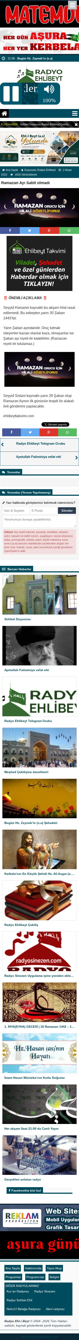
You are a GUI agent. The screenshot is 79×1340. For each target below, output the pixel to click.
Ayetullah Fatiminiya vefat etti (38, 457)
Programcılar (35, 1277)
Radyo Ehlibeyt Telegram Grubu (40, 443)
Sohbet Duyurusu (30, 124)
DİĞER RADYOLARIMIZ (22, 1286)
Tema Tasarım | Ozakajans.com (39, 1336)
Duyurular (30, 170)
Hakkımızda (33, 1268)
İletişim (54, 1277)
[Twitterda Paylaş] (29, 230)
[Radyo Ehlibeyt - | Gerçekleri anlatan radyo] (39, 72)
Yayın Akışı (54, 1268)
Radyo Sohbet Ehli (19, 1300)
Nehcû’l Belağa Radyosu (24, 1309)
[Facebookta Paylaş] (10, 230)
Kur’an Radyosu (18, 1291)
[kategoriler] (75, 113)
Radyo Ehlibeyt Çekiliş (54, 124)
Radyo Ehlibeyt (46, 170)
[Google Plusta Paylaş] (49, 230)
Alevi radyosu (55, 1309)
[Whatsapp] (69, 230)
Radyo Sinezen (44, 1291)
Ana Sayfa (12, 170)
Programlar (13, 1277)
